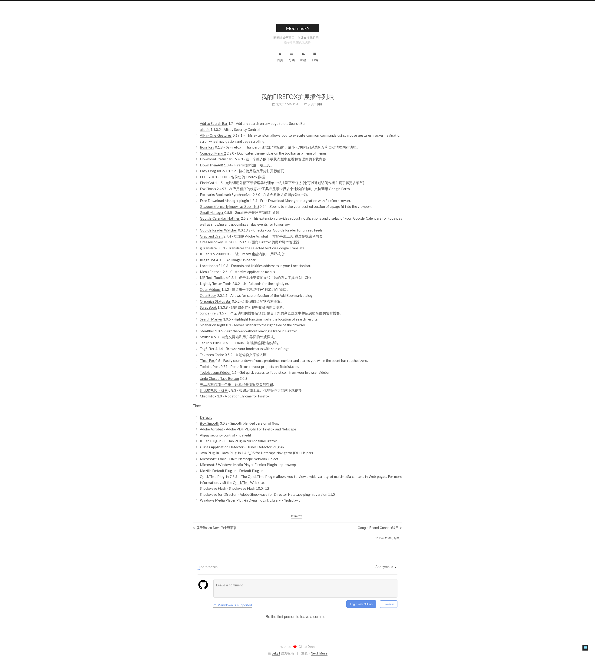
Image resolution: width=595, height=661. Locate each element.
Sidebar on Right (212, 325)
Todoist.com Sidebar (215, 372)
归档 (315, 60)
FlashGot (207, 183)
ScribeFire (208, 313)
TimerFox (207, 360)
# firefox (296, 516)
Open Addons (210, 289)
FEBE (204, 177)
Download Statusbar (216, 159)
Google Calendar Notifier (220, 218)
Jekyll (276, 653)
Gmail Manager (212, 212)
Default (206, 417)
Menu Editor (209, 272)
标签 (303, 60)
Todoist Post (210, 366)
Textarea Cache (212, 355)
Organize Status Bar (215, 301)
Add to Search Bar (214, 123)
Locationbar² (210, 266)
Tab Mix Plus (210, 343)
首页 (280, 60)
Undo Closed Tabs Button (219, 378)
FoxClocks (208, 189)
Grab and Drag (211, 236)
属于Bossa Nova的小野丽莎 (216, 527)
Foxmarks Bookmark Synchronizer (226, 194)
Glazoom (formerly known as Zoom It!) (229, 206)
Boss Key (207, 147)
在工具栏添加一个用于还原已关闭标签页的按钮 (236, 384)
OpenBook (208, 295)
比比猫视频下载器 (214, 390)
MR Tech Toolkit (212, 277)
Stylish (205, 337)
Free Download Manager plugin (224, 200)
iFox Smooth (209, 423)
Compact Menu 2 (213, 153)
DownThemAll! (211, 165)
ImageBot (207, 260)
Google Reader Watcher (218, 230)
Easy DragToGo (212, 171)
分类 (292, 60)
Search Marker (211, 319)
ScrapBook (208, 307)
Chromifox (208, 396)
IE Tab (204, 254)
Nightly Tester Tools (215, 283)
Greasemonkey (211, 242)
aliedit (205, 129)
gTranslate (208, 248)
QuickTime (241, 482)
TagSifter (207, 349)
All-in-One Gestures (215, 135)
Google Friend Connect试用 (378, 527)
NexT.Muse (319, 653)
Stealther (207, 331)
